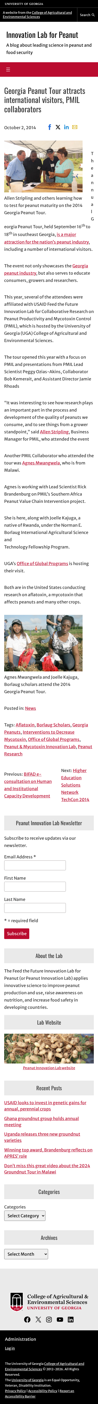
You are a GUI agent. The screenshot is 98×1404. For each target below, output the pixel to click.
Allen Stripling (54, 431)
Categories (15, 1207)
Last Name (14, 899)
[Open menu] (8, 69)
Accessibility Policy (42, 1391)
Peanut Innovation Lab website (49, 1068)
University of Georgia (27, 1380)
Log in (10, 1348)
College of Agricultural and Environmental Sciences (37, 15)
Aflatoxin (25, 724)
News (30, 708)
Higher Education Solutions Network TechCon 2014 (75, 785)
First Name (15, 878)
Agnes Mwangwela (41, 462)
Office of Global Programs (42, 563)
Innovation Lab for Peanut (42, 34)
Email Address (20, 856)
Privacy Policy (15, 1391)
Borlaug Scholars (53, 724)
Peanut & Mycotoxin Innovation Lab (40, 746)
